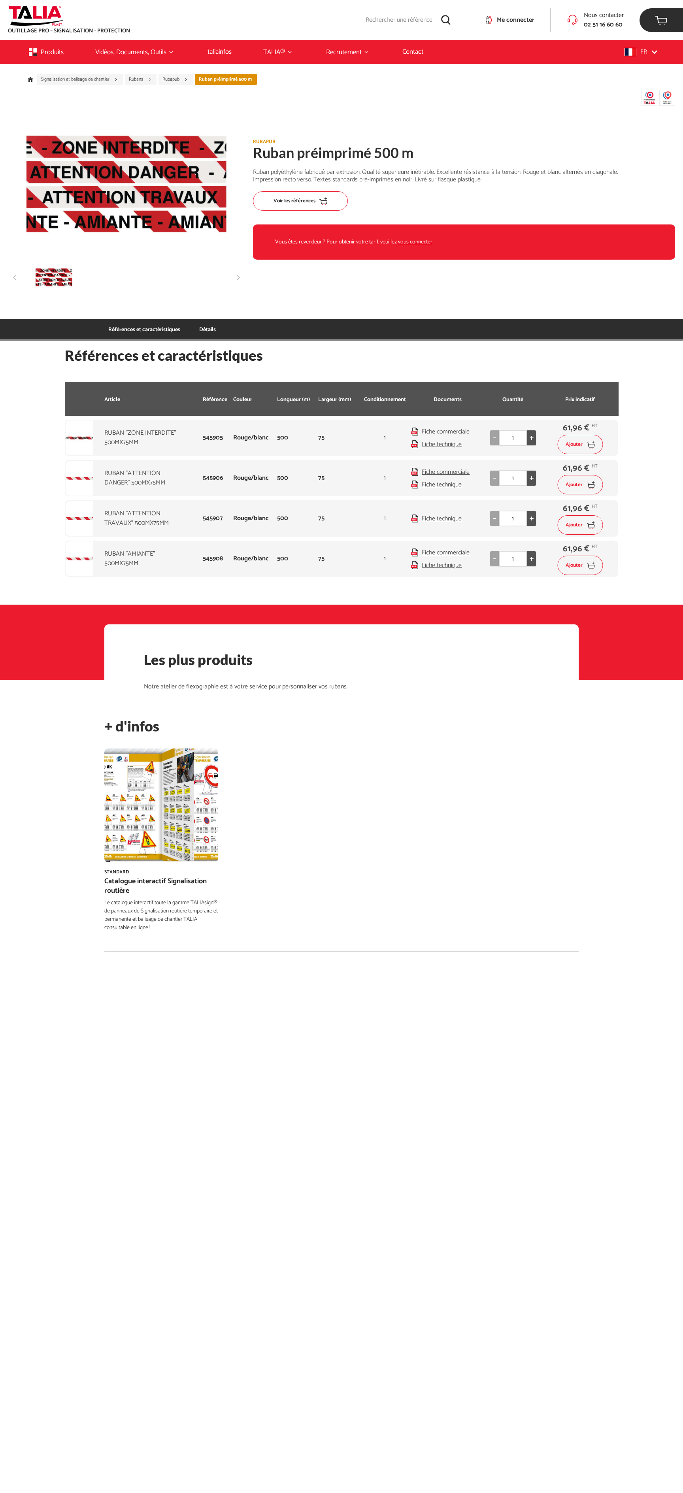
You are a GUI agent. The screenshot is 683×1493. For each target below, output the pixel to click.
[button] (641, 52)
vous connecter (415, 242)
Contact (412, 51)
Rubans (136, 79)
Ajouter (574, 444)
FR (643, 52)
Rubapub (171, 79)
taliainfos (220, 51)
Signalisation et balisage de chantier (76, 79)
